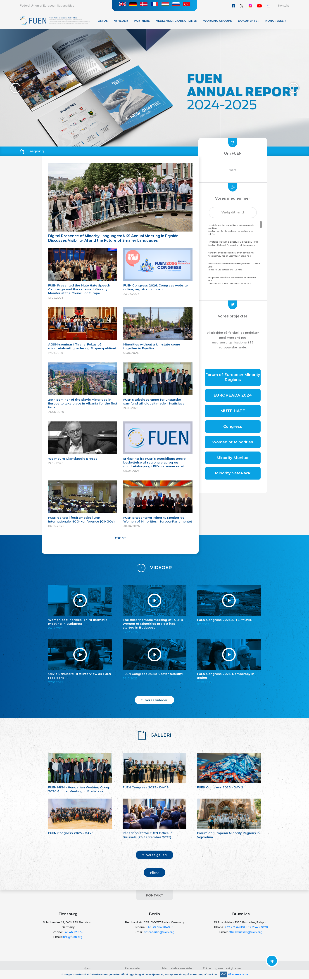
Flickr (154, 872)
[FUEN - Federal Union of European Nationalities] (55, 20)
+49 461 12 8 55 (73, 932)
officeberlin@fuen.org (159, 932)
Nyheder (121, 20)
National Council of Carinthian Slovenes (231, 254)
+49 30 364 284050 (160, 927)
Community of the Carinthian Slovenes (232, 280)
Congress (232, 426)
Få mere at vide (238, 974)
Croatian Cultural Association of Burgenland (233, 243)
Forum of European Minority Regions (232, 377)
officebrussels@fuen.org (245, 932)
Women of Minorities (232, 442)
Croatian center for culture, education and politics (231, 229)
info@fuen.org (72, 937)
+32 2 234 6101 (235, 927)
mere (120, 537)
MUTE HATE (232, 411)
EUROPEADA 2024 (233, 395)
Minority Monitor (232, 457)
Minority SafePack (232, 473)
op (271, 961)
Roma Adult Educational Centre (234, 266)
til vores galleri (155, 855)
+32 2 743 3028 (257, 927)
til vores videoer (154, 700)
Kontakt (283, 5)
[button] (233, 212)
